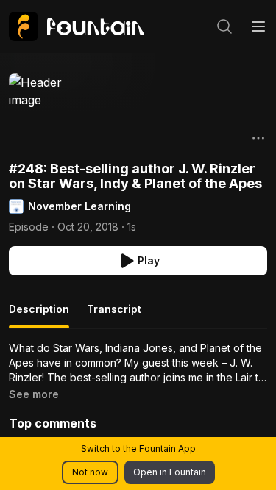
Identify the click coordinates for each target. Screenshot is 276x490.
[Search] (224, 26)
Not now (90, 472)
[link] (76, 26)
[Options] (258, 138)
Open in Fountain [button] (169, 472)
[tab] (39, 315)
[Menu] (258, 26)
